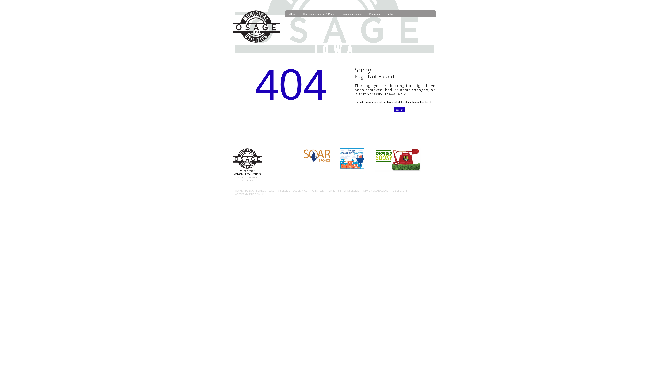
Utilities (292, 14)
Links (390, 14)
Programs (374, 14)
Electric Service (279, 190)
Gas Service (299, 190)
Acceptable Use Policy (250, 194)
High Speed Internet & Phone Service (334, 190)
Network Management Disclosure (384, 190)
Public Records (255, 190)
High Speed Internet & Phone (319, 14)
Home (239, 190)
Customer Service (352, 14)
